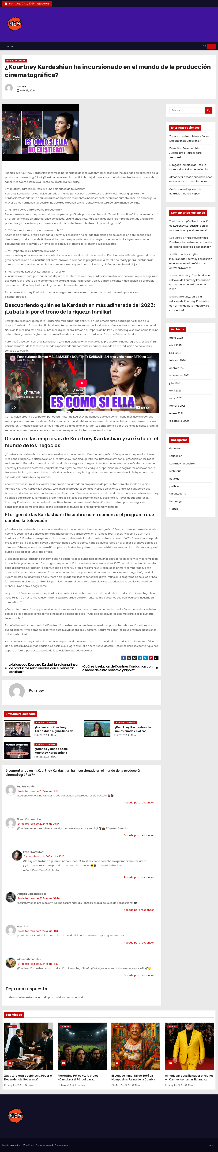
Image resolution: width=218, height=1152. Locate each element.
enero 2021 (176, 413)
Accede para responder (139, 802)
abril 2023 (175, 390)
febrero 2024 (177, 360)
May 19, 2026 (176, 1085)
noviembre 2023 (179, 375)
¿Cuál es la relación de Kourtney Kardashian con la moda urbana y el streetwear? (189, 225)
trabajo (174, 509)
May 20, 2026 (123, 1085)
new (24, 86)
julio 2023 (174, 383)
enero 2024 (176, 368)
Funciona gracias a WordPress (18, 1145)
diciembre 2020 (179, 421)
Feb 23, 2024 (41, 735)
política (174, 486)
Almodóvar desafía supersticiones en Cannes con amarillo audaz (189, 1077)
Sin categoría (177, 493)
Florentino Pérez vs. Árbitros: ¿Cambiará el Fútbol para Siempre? (187, 152)
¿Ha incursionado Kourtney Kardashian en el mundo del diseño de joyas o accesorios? (190, 242)
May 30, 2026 (16, 1085)
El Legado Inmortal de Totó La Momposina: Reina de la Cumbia (133, 1077)
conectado (40, 997)
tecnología (176, 501)
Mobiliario (175, 471)
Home (9, 46)
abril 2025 (175, 345)
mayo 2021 (175, 398)
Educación (175, 456)
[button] (204, 46)
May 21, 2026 (69, 1085)
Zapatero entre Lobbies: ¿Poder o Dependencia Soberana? (28, 1077)
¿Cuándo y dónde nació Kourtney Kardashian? (51, 750)
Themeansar (61, 1145)
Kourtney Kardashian (15, 61)
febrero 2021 (177, 406)
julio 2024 (175, 353)
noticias (174, 479)
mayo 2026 (176, 338)
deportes (175, 448)
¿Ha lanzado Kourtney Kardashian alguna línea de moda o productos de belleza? (56, 731)
